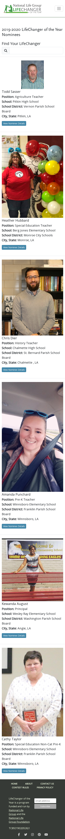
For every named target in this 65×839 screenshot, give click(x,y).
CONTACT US (47, 783)
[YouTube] (46, 834)
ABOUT (29, 783)
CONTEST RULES (20, 787)
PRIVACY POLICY (45, 787)
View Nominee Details (14, 123)
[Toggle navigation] (59, 8)
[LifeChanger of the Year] (19, 834)
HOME (14, 783)
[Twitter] (26, 834)
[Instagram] (32, 834)
